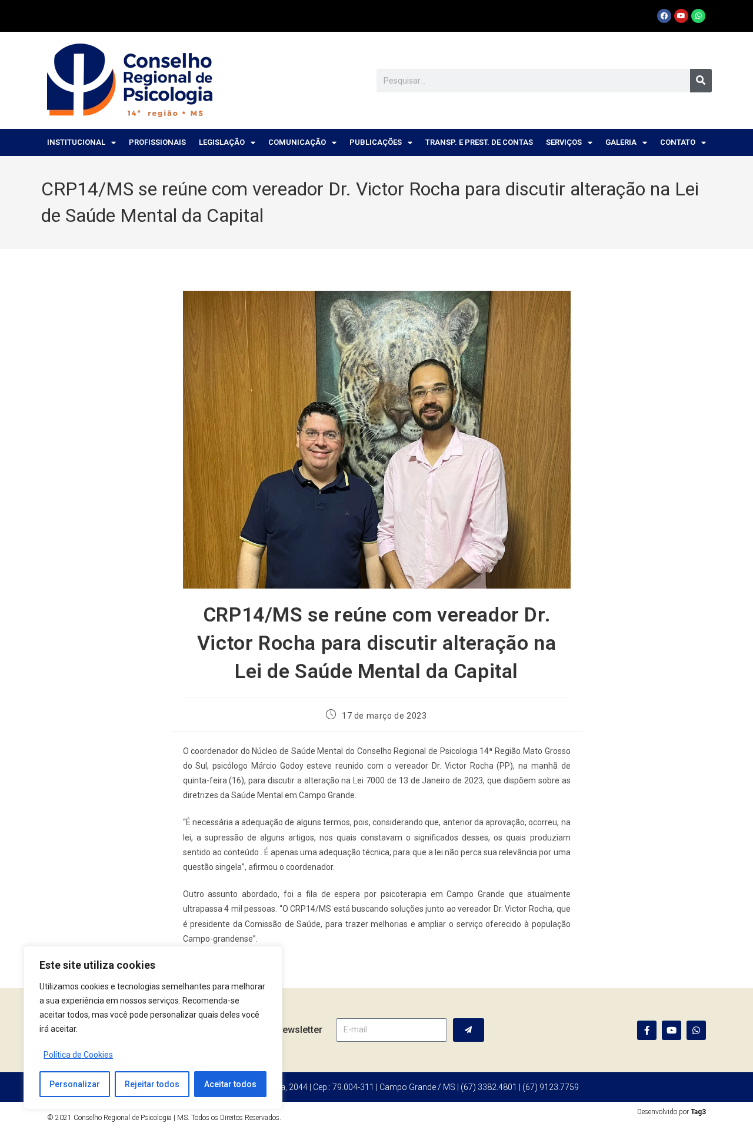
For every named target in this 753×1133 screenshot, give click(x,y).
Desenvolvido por (671, 1112)
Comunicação (297, 142)
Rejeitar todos (152, 1084)
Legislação (222, 142)
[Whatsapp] (698, 16)
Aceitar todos (230, 1084)
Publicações (375, 142)
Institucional (76, 142)
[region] (153, 1027)
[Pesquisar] (701, 80)
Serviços (564, 142)
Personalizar (74, 1084)
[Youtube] (681, 16)
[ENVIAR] (468, 1030)
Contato (677, 142)
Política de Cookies (78, 1054)
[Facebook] (664, 16)
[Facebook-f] (647, 1030)
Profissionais (157, 142)
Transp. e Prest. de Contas (479, 142)
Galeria (621, 142)
